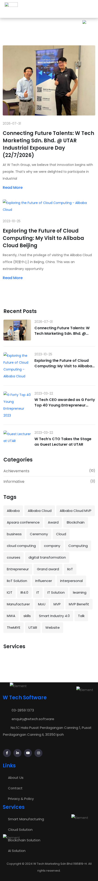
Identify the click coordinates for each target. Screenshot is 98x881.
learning (79, 592)
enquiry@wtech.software (33, 718)
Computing (78, 545)
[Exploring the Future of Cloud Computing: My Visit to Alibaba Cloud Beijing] (17, 366)
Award (53, 522)
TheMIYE (13, 627)
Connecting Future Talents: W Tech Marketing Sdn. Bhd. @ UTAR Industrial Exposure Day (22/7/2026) (48, 144)
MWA (11, 615)
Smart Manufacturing (26, 819)
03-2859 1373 (23, 710)
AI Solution (17, 850)
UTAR (32, 627)
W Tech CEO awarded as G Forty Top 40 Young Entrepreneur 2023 (64, 405)
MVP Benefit (79, 604)
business (14, 534)
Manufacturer (18, 604)
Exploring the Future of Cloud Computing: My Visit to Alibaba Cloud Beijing (43, 238)
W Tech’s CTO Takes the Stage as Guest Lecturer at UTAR (62, 441)
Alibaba (13, 510)
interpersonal (71, 580)
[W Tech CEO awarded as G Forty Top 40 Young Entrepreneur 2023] (17, 405)
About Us (15, 777)
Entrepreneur (18, 569)
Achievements (16, 471)
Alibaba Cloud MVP (75, 510)
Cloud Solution (20, 829)
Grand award (48, 569)
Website (52, 627)
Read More (13, 187)
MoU (41, 604)
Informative (13, 481)
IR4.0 (24, 592)
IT (37, 592)
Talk (81, 615)
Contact (15, 788)
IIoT (70, 569)
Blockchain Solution (24, 840)
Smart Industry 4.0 (54, 615)
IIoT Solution (17, 580)
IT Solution (56, 592)
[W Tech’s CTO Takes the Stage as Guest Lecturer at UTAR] (17, 437)
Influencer (43, 580)
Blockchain (76, 522)
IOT (9, 592)
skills (27, 615)
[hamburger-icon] (90, 9)
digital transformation (47, 557)
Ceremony (39, 534)
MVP (57, 604)
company (52, 545)
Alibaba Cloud (40, 510)
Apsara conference (23, 522)
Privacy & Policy (21, 798)
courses (13, 557)
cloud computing (21, 545)
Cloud (61, 534)
